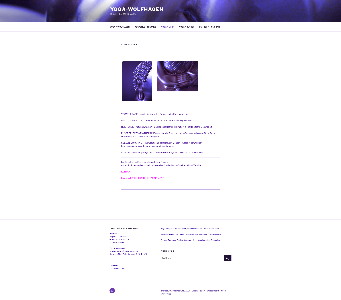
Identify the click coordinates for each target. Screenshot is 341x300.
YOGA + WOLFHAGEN (120, 27)
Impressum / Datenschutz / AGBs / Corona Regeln (183, 291)
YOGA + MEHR (167, 27)
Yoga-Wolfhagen (137, 9)
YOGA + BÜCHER (186, 27)
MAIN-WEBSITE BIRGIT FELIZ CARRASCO (142, 178)
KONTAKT (126, 171)
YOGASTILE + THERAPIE (145, 27)
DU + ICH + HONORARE (209, 27)
